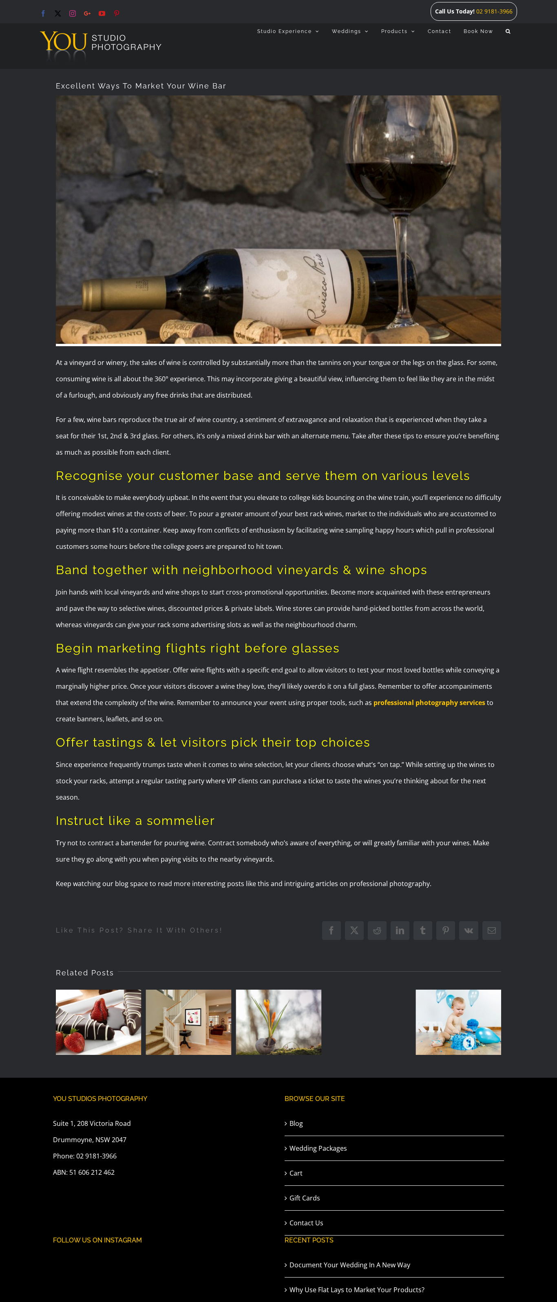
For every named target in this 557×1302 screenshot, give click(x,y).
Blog (296, 1123)
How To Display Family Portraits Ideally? (91, 990)
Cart (296, 1173)
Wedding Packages (318, 1148)
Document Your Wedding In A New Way (350, 1264)
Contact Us (306, 1222)
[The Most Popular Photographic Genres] (188, 1022)
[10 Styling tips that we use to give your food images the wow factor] (459, 1022)
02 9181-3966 (494, 11)
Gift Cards (305, 1198)
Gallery (106, 990)
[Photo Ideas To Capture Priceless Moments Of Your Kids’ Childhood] (368, 1022)
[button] (508, 31)
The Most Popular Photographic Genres (181, 990)
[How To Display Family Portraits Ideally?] (98, 1022)
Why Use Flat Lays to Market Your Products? (357, 1289)
